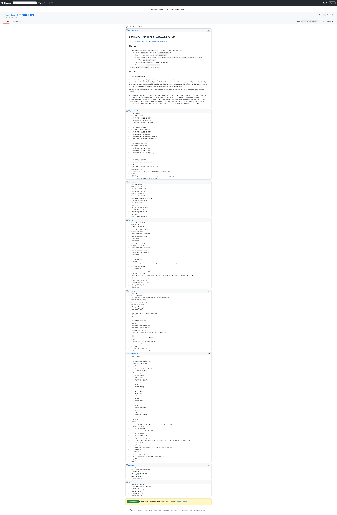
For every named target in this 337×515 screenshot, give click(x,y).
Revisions (16, 21)
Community (166, 510)
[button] (319, 21)
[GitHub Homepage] (131, 510)
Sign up (332, 3)
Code (7, 21)
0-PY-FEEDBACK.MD (25, 15)
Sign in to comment (181, 501)
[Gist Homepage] (6, 3)
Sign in (325, 3)
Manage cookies (184, 510)
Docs (171, 510)
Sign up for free (132, 501)
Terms (145, 510)
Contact (176, 510)
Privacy (150, 510)
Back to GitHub (48, 3)
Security (155, 510)
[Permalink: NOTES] (128, 46)
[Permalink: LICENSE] (128, 72)
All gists (40, 3)
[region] (168, 70)
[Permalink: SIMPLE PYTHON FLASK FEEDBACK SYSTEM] (128, 37)
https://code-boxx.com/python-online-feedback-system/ (148, 41)
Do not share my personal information (198, 510)
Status (160, 510)
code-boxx (10, 15)
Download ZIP (329, 21)
